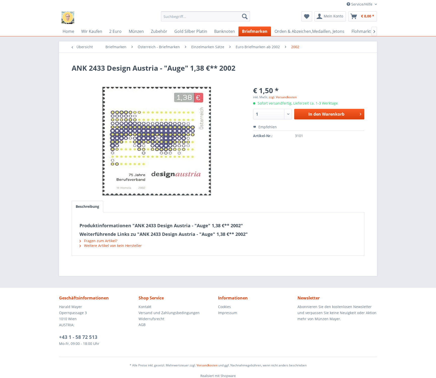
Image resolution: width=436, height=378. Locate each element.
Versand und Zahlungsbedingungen (169, 312)
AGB (142, 324)
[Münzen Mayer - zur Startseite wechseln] (68, 17)
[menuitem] (205, 16)
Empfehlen (267, 126)
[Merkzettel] (306, 16)
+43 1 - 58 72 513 (78, 337)
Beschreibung (87, 206)
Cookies (224, 306)
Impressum (227, 312)
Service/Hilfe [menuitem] (361, 4)
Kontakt (145, 306)
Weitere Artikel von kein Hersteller (112, 245)
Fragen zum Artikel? (100, 240)
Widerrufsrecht (151, 318)
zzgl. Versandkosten (283, 97)
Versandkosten (207, 365)
